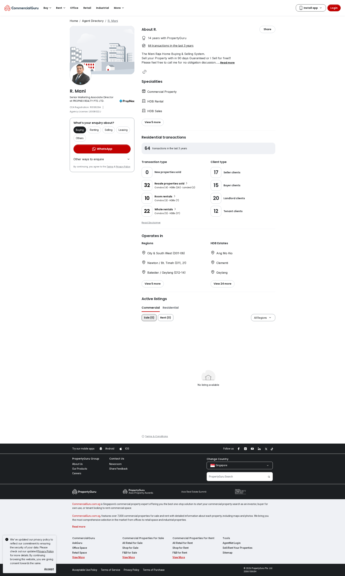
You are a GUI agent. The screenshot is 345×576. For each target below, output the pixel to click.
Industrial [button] (102, 8)
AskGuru (77, 543)
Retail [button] (87, 8)
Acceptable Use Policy (84, 569)
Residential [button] (171, 308)
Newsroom (115, 464)
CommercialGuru (83, 538)
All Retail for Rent (182, 543)
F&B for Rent (179, 552)
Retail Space (79, 552)
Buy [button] (45, 8)
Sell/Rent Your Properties (237, 547)
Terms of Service (110, 569)
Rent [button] (59, 8)
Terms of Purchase (154, 569)
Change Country (217, 459)
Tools (226, 538)
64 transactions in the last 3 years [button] (171, 46)
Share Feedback (118, 468)
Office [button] (74, 8)
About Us (77, 464)
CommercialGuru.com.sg (86, 504)
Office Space (79, 547)
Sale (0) (149, 317)
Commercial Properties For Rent (193, 538)
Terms (110, 166)
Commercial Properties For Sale (143, 538)
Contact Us (116, 458)
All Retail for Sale (132, 543)
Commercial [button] (151, 308)
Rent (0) (165, 317)
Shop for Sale (130, 547)
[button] (227, 62)
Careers (76, 473)
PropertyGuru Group (85, 458)
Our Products (79, 468)
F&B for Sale (129, 552)
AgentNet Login (232, 543)
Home (74, 21)
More (117, 8)
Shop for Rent (180, 547)
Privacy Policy (123, 166)
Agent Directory (93, 21)
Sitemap (227, 552)
